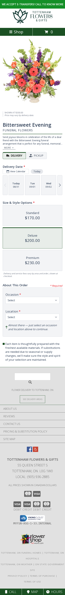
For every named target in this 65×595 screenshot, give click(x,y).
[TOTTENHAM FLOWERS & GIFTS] (32, 23)
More (7, 147)
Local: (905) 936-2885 (32, 477)
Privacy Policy (17, 575)
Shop (18, 31)
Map (34, 592)
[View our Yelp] (35, 451)
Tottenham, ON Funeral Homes (21, 552)
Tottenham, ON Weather (16, 564)
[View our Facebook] (29, 451)
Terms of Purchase (42, 575)
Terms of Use (32, 581)
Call (11, 592)
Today (37, 171)
